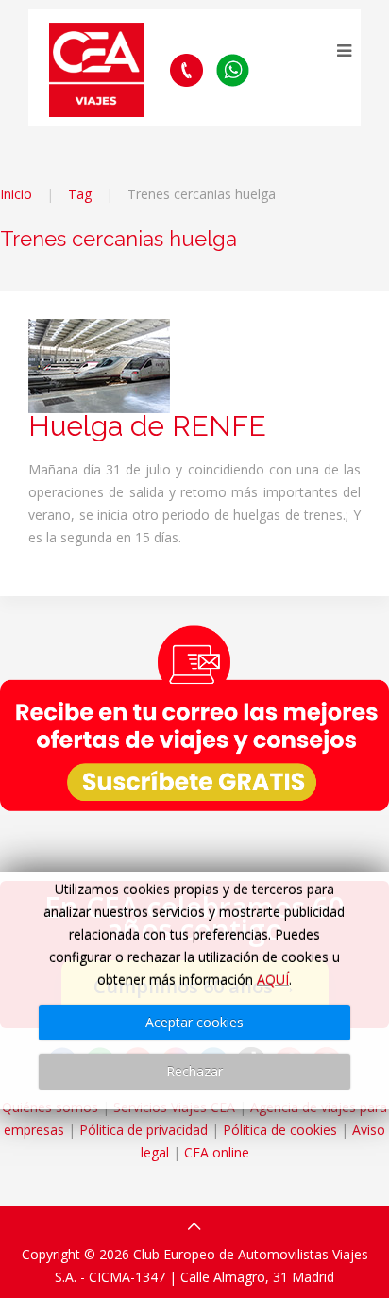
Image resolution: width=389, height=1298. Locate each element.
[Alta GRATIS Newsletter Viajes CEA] (194, 717)
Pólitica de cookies (280, 1130)
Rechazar (194, 1071)
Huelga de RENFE (147, 425)
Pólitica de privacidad (143, 1130)
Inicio (16, 194)
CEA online (216, 1152)
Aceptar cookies (194, 1022)
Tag (80, 194)
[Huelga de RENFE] (99, 365)
